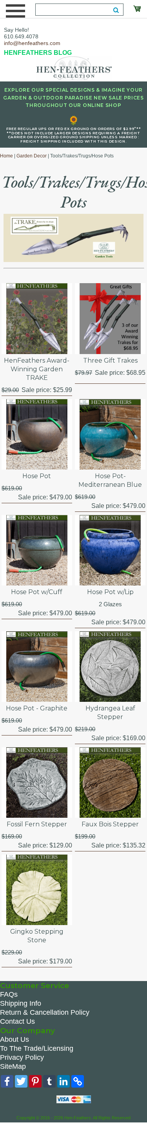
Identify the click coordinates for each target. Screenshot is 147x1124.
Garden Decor (31, 156)
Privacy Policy (22, 1057)
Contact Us (17, 1021)
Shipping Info (20, 1003)
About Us (14, 1039)
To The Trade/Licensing (36, 1048)
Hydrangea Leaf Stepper (110, 713)
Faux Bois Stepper (110, 824)
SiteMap (13, 1066)
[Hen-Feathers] (74, 68)
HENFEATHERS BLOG (38, 52)
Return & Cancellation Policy (44, 1012)
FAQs (9, 994)
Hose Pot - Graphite (36, 708)
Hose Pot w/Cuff (36, 592)
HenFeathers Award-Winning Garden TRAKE (36, 369)
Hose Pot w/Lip (110, 592)
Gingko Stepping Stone (37, 936)
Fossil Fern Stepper (37, 824)
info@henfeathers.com (32, 43)
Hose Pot (36, 476)
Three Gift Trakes (110, 360)
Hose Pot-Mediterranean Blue (110, 480)
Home (6, 156)
